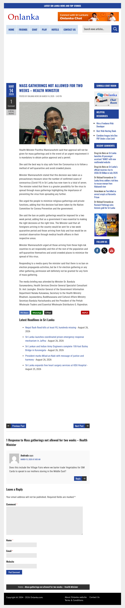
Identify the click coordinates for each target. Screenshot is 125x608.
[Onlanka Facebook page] (97, 249)
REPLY (85, 312)
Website (10, 561)
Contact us (70, 29)
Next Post (79, 426)
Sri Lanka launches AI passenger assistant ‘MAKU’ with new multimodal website (105, 157)
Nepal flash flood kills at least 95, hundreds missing (50, 327)
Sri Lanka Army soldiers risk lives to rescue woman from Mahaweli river (106, 182)
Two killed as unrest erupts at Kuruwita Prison (105, 194)
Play (44, 29)
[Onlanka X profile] (104, 249)
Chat (34, 29)
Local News (11, 112)
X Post (48, 312)
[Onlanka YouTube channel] (112, 249)
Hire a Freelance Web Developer (105, 125)
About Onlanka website (76, 597)
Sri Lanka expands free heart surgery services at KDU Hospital (55, 365)
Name (9, 540)
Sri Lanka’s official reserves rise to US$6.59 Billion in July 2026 (106, 169)
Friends (23, 29)
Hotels (55, 29)
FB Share (24, 312)
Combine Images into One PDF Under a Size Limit (106, 137)
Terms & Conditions (74, 600)
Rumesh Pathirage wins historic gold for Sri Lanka (104, 206)
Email (9, 551)
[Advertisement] (62, 58)
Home (11, 29)
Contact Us (94, 597)
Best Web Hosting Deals (106, 131)
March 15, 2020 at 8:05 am (30, 459)
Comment (11, 105)
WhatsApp (36, 312)
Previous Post (18, 426)
